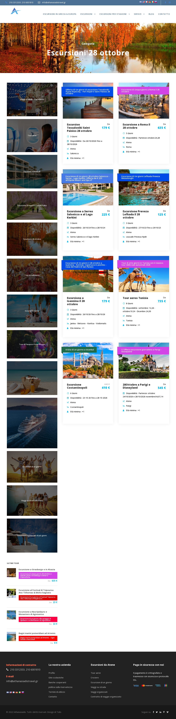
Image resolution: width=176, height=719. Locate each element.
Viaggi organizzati (99, 691)
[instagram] (169, 2)
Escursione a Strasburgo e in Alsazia (37, 569)
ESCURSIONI (86, 14)
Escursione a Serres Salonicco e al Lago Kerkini (80, 214)
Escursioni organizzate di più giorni (32, 535)
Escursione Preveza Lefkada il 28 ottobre (136, 214)
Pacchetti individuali (32, 171)
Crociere (32, 423)
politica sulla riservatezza (60, 687)
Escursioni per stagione (113, 14)
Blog (151, 14)
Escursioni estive (32, 311)
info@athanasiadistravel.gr (54, 2)
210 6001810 (27, 2)
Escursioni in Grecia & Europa (59, 14)
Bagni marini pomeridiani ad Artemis (37, 633)
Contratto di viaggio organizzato (106, 696)
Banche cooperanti (57, 682)
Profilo (52, 672)
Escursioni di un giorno (32, 466)
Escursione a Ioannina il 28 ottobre (76, 301)
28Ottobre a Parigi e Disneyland (136, 386)
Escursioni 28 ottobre (32, 239)
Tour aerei (32, 135)
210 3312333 (15, 2)
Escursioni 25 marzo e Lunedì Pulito (32, 205)
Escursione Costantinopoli (77, 386)
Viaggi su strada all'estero (32, 500)
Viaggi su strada (98, 687)
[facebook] (165, 2)
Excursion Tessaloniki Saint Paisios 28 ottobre (79, 128)
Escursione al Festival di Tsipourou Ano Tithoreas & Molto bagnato (36, 591)
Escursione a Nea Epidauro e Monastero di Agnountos (33, 613)
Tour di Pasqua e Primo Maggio (32, 344)
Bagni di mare (32, 378)
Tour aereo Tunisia (135, 298)
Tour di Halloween (32, 275)
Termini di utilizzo (57, 691)
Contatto (164, 14)
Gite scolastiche (56, 677)
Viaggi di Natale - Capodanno (32, 99)
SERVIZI (137, 14)
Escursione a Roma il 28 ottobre (136, 126)
